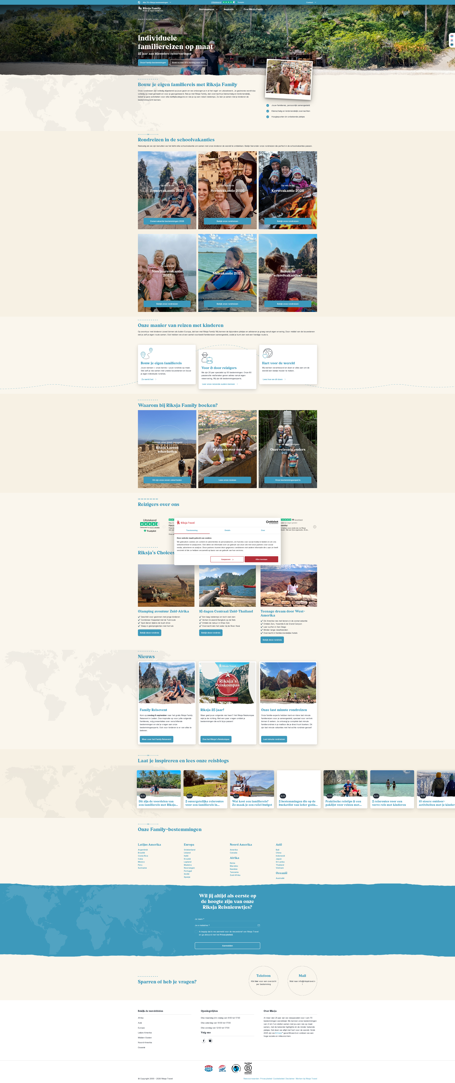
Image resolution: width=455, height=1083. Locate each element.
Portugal (188, 871)
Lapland (187, 862)
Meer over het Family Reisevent (156, 739)
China (278, 853)
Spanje (187, 877)
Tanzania (234, 872)
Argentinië (143, 850)
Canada (233, 853)
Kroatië (187, 859)
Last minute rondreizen (274, 739)
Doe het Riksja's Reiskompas (216, 739)
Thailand (280, 865)
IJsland (187, 853)
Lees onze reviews (227, 480)
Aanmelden (227, 946)
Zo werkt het (147, 379)
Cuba (140, 859)
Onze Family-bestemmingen (153, 62)
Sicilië (186, 874)
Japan (279, 859)
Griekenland (189, 850)
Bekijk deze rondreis (149, 633)
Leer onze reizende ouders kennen (218, 384)
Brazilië (141, 853)
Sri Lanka (280, 862)
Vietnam (280, 868)
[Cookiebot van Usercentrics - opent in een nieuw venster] (267, 522)
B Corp (279, 1033)
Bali (277, 850)
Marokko (234, 866)
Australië (280, 878)
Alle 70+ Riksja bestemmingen (155, 2)
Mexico (141, 862)
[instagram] (210, 1041)
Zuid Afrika (235, 875)
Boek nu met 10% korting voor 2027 (189, 62)
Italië (186, 856)
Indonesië (280, 856)
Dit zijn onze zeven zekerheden (167, 480)
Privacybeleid (226, 934)
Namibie (233, 869)
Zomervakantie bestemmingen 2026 (167, 221)
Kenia (232, 863)
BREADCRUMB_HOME (148, 19)
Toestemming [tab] (192, 530)
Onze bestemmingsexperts (287, 480)
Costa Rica (143, 856)
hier (256, 981)
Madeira (188, 865)
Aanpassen (225, 559)
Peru (140, 865)
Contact (309, 2)
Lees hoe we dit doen (273, 379)
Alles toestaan (261, 559)
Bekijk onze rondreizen (227, 221)
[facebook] (203, 1041)
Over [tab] (263, 530)
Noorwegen (189, 868)
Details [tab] (227, 530)
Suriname (142, 868)
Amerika (234, 850)
